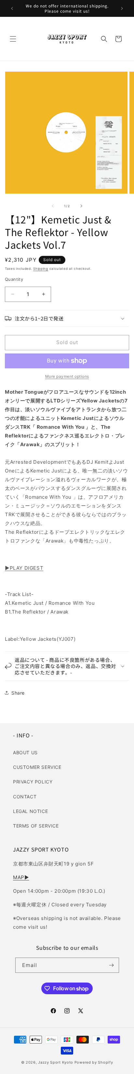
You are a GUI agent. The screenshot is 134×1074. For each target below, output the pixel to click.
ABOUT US (25, 752)
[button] (13, 39)
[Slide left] (53, 206)
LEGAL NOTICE (30, 811)
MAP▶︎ (21, 877)
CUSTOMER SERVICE (37, 767)
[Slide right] (81, 206)
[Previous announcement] (12, 8)
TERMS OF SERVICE (36, 826)
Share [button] (18, 693)
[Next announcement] (122, 8)
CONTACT (24, 796)
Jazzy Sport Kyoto (55, 1062)
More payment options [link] (67, 376)
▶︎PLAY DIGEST (24, 568)
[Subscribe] (111, 965)
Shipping (40, 268)
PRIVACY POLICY (32, 781)
